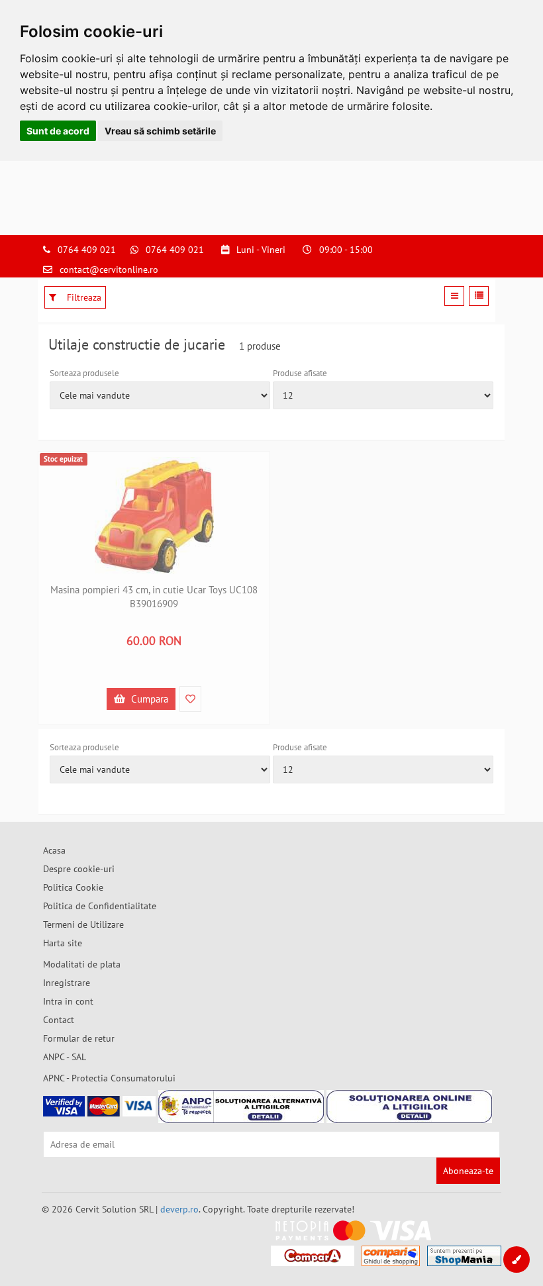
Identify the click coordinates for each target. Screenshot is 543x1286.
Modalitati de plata (82, 964)
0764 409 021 (87, 250)
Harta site (62, 943)
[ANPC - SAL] (241, 1106)
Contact (58, 1020)
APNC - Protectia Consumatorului (109, 1078)
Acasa (54, 850)
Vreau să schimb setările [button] (160, 130)
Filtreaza (82, 297)
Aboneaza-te (468, 1171)
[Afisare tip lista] (479, 296)
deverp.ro (179, 1209)
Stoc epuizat (63, 459)
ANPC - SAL (64, 1057)
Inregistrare (66, 983)
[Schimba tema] (516, 1259)
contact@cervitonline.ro (109, 269)
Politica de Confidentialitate (99, 906)
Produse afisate (300, 373)
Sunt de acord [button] (57, 130)
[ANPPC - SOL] (409, 1106)
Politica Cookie (73, 887)
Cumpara (148, 699)
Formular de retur (79, 1038)
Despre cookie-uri (79, 869)
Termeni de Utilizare (83, 924)
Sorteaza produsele (84, 373)
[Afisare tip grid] (454, 296)
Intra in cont (68, 1001)
